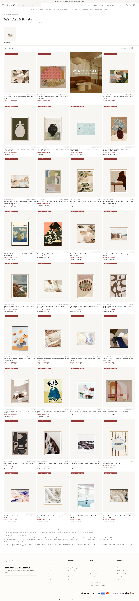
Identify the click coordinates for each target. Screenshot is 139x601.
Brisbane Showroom (123, 571)
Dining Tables (47, 9)
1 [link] (58, 529)
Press (69, 579)
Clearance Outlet (122, 573)
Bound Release (99, 5)
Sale (50, 582)
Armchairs (71, 9)
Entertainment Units (62, 9)
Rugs (54, 9)
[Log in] (127, 5)
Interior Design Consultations (125, 579)
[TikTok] (91, 593)
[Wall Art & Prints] (86, 72)
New (89, 5)
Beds (37, 9)
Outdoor (106, 9)
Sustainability (72, 571)
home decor (112, 539)
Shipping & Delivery (95, 573)
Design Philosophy (73, 568)
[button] (3, 5)
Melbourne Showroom (123, 565)
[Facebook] (85, 593)
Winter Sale (60, 1)
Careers (70, 582)
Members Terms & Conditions (98, 585)
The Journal (71, 573)
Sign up (21, 577)
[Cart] (133, 5)
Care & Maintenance (95, 571)
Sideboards (85, 9)
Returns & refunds (95, 576)
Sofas (32, 9)
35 (76, 529)
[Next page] (80, 529)
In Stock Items (52, 565)
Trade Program (121, 576)
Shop (82, 5)
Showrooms (110, 5)
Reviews (70, 576)
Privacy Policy (93, 579)
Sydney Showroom (122, 568)
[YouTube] (93, 593)
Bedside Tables (98, 9)
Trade (119, 5)
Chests (91, 9)
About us (70, 565)
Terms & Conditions (95, 582)
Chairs (41, 9)
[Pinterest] (88, 593)
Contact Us (93, 565)
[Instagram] (82, 593)
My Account (93, 568)
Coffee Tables (78, 9)
